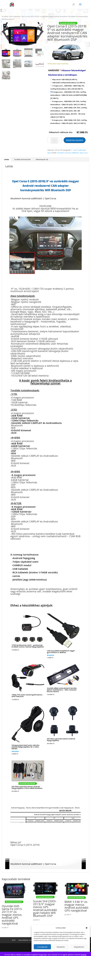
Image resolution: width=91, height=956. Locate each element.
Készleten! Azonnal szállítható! (68, 153)
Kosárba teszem (74, 140)
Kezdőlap (5, 16)
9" (72, 150)
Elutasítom (61, 947)
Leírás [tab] (6, 159)
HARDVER (67, 72)
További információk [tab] (22, 159)
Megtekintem (79, 947)
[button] (86, 928)
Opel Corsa (84, 153)
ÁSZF (14, 940)
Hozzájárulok (42, 947)
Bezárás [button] (84, 955)
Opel (49, 153)
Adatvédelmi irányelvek (27, 940)
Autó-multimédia (14, 16)
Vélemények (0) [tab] (42, 159)
